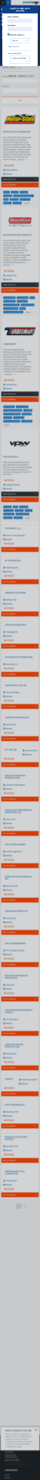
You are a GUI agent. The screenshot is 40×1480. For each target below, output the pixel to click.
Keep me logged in (17, 35)
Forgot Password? (13, 47)
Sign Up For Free (19, 58)
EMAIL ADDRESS (13, 17)
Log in (15, 41)
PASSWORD (11, 25)
